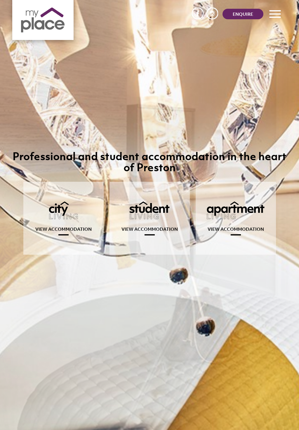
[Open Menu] (274, 14)
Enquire (243, 14)
